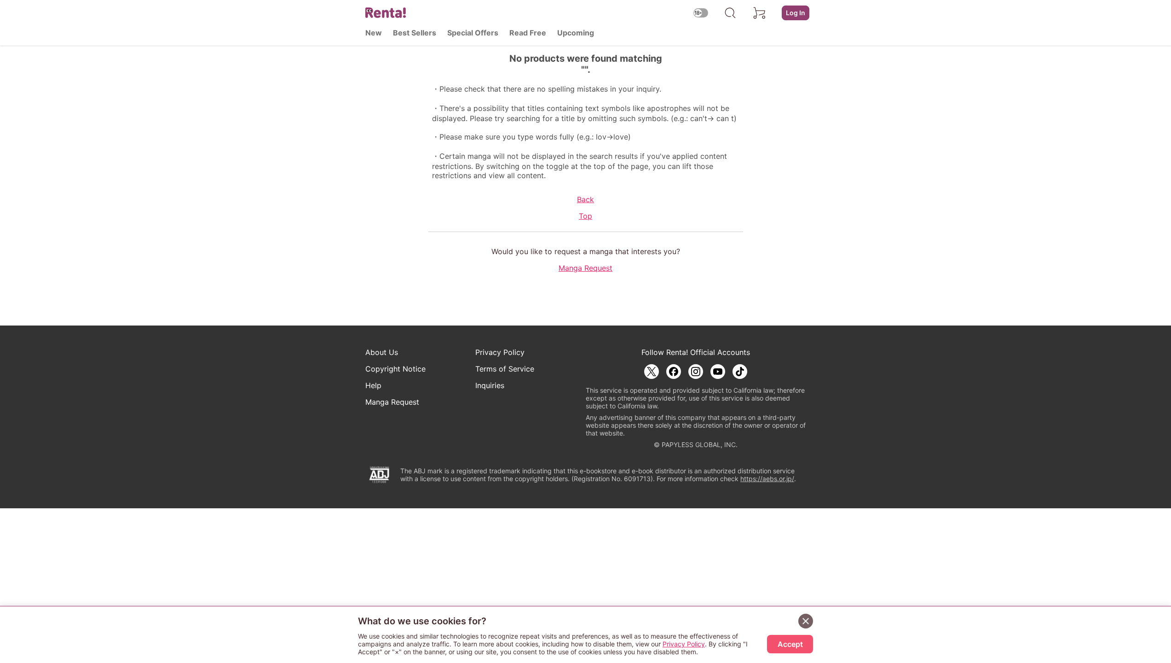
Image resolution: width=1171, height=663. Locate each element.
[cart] (759, 13)
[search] (730, 13)
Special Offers (472, 32)
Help (373, 385)
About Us (381, 352)
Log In (795, 13)
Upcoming (575, 32)
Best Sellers (414, 32)
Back (585, 199)
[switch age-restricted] (700, 12)
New (373, 32)
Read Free (527, 32)
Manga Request (585, 268)
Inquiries (489, 385)
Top (585, 216)
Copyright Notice (395, 368)
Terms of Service (504, 368)
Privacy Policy (500, 352)
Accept (790, 644)
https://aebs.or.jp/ (767, 479)
